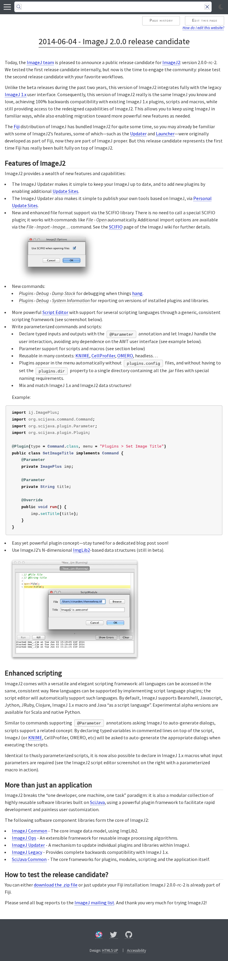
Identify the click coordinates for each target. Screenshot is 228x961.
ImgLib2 (81, 550)
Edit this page (204, 20)
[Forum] (98, 936)
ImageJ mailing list (94, 903)
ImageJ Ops (24, 838)
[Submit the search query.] (19, 7)
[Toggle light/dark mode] (221, 7)
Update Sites (65, 191)
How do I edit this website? (203, 27)
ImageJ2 (171, 62)
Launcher (165, 134)
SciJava (97, 802)
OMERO (125, 356)
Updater (138, 134)
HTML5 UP (110, 950)
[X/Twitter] (113, 936)
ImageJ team (40, 62)
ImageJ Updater (28, 845)
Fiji (17, 126)
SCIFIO (116, 227)
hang (137, 293)
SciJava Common (29, 859)
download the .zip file (55, 885)
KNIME (82, 356)
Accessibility (136, 950)
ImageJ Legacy (27, 852)
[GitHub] (129, 936)
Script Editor (55, 312)
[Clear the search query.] (207, 7)
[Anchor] (70, 162)
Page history (161, 20)
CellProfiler (103, 356)
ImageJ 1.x (15, 94)
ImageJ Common (29, 831)
